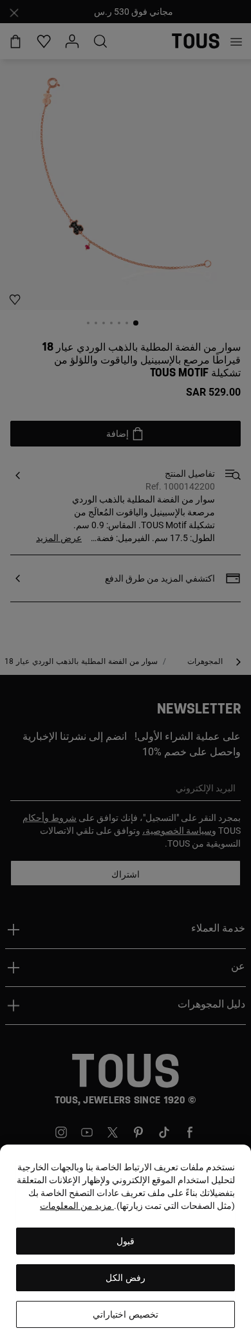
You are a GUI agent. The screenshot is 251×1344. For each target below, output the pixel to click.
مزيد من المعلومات (77, 1206)
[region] (125, 1244)
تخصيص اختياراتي (125, 1314)
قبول (125, 1241)
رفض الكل (125, 1278)
